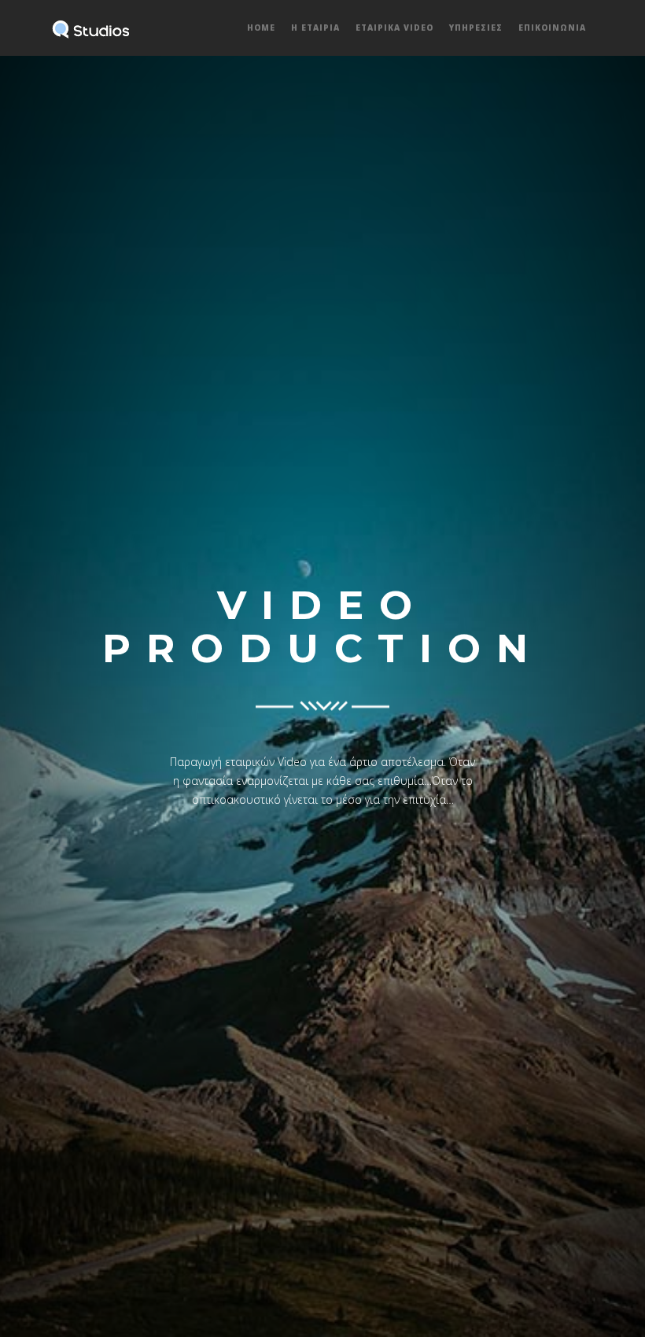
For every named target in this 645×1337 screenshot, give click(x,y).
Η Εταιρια (315, 27)
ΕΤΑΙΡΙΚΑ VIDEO (394, 27)
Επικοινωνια (552, 27)
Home (261, 27)
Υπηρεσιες (476, 27)
